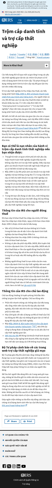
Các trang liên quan (15, 456)
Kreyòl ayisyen (43, 57)
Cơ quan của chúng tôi (17, 435)
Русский (20, 57)
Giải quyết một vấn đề (16, 445)
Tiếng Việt (30, 57)
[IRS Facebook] (4, 466)
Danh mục (45, 20)
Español (21, 54)
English (13, 54)
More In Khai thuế (13, 65)
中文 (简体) (32, 54)
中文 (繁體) (44, 54)
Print (29, 421)
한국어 (12, 57)
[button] (32, 20)
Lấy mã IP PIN (30, 285)
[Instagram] (14, 466)
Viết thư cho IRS (12, 335)
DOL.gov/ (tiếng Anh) (26, 128)
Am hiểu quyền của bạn (16, 440)
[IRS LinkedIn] (18, 466)
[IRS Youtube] (23, 466)
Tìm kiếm (19, 20)
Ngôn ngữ (10, 451)
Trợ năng (26, 484)
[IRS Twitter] (9, 466)
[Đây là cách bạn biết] (26, 13)
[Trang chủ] (7, 19)
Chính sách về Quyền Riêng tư (26, 480)
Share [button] (14, 421)
